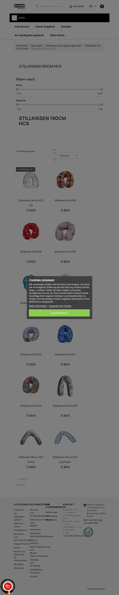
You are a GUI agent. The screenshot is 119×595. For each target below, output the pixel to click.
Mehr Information (38, 305)
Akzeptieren (59, 313)
